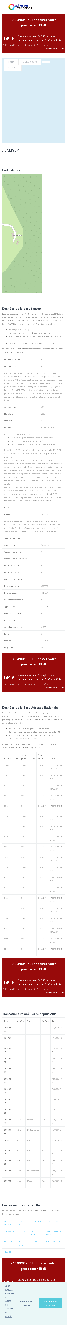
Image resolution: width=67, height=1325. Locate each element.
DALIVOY (12, 68)
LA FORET (8, 1241)
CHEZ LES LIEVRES (53, 1221)
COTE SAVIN (9, 1231)
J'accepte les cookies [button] (51, 1303)
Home (11, 62)
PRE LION (34, 1241)
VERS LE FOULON (53, 1241)
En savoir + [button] (8, 1316)
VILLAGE (7, 1252)
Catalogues (30, 62)
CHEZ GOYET (36, 1221)
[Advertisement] (33, 105)
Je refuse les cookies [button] (26, 1303)
